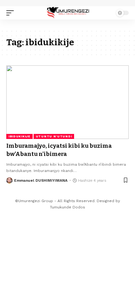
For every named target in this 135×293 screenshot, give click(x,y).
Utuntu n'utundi (54, 136)
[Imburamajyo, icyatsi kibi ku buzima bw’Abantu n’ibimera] (67, 102)
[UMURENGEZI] (67, 13)
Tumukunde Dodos (67, 207)
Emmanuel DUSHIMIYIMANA (41, 180)
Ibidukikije (19, 136)
